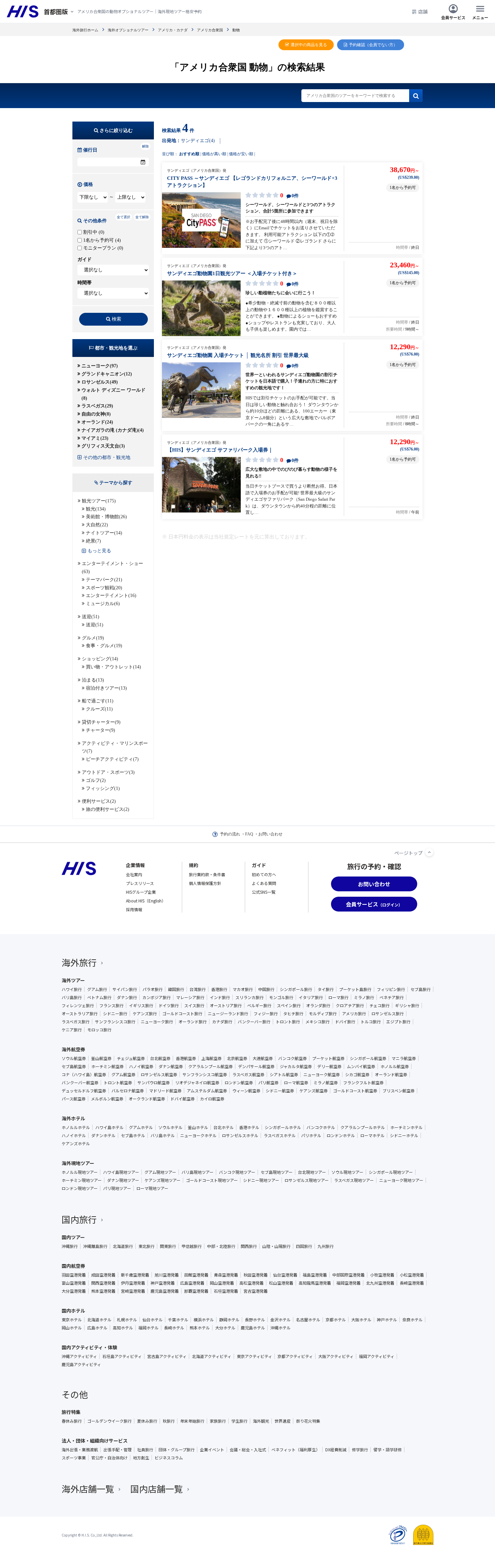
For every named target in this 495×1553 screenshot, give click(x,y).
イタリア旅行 (311, 997)
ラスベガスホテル (280, 1135)
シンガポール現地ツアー (391, 1172)
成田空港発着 (103, 1275)
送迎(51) (90, 616)
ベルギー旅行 (259, 1005)
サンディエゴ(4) (198, 140)
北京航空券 (237, 1058)
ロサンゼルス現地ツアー (307, 1180)
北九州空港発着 (380, 1283)
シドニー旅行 (115, 1013)
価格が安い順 (241, 154)
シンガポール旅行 (296, 989)
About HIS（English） (146, 900)
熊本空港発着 (103, 1291)
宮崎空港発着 (133, 1291)
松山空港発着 (281, 1283)
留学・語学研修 (387, 1449)
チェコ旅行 (379, 1005)
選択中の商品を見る (309, 44)
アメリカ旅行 (354, 1013)
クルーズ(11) (99, 709)
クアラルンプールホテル (362, 1127)
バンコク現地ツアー (237, 1172)
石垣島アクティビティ (122, 1356)
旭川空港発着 (167, 1275)
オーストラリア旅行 (80, 1013)
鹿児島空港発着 (165, 1291)
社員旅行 (145, 1449)
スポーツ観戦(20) (104, 587)
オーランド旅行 (192, 1021)
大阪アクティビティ (336, 1356)
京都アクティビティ (295, 1356)
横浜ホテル (204, 1319)
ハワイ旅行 (72, 989)
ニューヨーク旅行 (157, 1021)
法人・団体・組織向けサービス (95, 1440)
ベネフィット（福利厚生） (295, 1449)
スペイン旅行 (289, 1005)
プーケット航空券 (328, 1058)
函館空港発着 (196, 1275)
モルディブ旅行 (323, 1013)
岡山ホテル (72, 1327)
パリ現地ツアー (117, 1188)
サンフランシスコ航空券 (205, 1074)
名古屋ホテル (308, 1319)
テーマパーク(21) (104, 579)
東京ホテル (72, 1319)
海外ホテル (73, 1118)
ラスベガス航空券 (248, 1074)
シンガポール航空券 (368, 1058)
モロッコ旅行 (99, 1029)
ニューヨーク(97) (99, 365)
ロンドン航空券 (239, 1082)
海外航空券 (73, 1049)
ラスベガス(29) (97, 405)
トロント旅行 (288, 1021)
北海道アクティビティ (211, 1356)
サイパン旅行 (124, 989)
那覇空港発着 (196, 1291)
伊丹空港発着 (133, 1283)
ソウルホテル (170, 1127)
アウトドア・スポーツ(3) (108, 772)
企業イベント (212, 1449)
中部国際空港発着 (348, 1275)
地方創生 (141, 1457)
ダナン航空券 (171, 1066)
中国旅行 (266, 989)
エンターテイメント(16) (111, 595)
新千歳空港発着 (135, 1275)
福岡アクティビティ (376, 1356)
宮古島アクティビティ (167, 1356)
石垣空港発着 (226, 1291)
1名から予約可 (101, 240)
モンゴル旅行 (281, 997)
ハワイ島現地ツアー (121, 1172)
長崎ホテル (174, 1327)
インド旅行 (220, 997)
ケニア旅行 (72, 1029)
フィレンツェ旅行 (78, 1005)
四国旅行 (304, 1246)
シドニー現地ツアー (261, 1180)
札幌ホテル (127, 1319)
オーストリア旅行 (226, 1005)
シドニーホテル (404, 1135)
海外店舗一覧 (88, 1488)
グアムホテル (141, 1127)
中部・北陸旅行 (221, 1246)
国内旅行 (79, 1219)
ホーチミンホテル (406, 1127)
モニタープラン (102, 248)
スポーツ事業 (74, 1457)
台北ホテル (223, 1127)
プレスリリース (140, 883)
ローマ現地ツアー (152, 1188)
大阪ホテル (361, 1319)
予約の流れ (230, 834)
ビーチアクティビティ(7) (112, 759)
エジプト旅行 (398, 1021)
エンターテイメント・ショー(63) (112, 567)
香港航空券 (186, 1058)
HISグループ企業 (141, 892)
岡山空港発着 (222, 1283)
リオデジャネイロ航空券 (197, 1082)
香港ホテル (249, 1127)
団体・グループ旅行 (177, 1449)
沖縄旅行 (70, 1246)
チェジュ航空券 (131, 1058)
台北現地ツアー (312, 1172)
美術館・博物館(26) (106, 516)
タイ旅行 (326, 989)
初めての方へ (264, 874)
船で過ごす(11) (97, 700)
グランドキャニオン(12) (106, 373)
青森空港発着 (226, 1275)
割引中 (93, 232)
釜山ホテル (198, 1127)
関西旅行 (249, 1246)
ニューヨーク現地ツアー (401, 1180)
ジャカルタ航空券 (296, 1066)
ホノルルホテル (76, 1127)
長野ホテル (255, 1319)
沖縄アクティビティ (79, 1356)
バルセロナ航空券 (127, 1090)
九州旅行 (326, 1246)
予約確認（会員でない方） (373, 44)
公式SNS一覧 (263, 892)
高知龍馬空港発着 (315, 1283)
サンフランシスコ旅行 (115, 1021)
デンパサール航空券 (256, 1066)
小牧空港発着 (382, 1275)
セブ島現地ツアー (277, 1172)
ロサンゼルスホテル (240, 1135)
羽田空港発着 (74, 1275)
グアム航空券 (123, 1074)
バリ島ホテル (163, 1135)
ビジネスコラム (169, 1457)
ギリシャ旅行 (407, 1005)
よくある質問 (264, 883)
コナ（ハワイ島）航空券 (84, 1074)
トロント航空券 (118, 1082)
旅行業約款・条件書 (207, 874)
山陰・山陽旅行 (276, 1246)
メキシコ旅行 (317, 1021)
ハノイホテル (74, 1135)
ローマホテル (372, 1135)
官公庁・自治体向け (109, 1457)
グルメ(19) (93, 637)
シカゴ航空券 (357, 1074)
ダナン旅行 (127, 997)
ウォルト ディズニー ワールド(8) (113, 394)
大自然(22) (97, 524)
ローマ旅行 (338, 997)
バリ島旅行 (72, 997)
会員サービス (453, 17)
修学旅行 (360, 1449)
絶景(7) (93, 540)
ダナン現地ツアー (123, 1180)
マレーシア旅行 (190, 997)
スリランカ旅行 (249, 997)
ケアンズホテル (76, 1143)
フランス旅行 (111, 1005)
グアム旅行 (97, 989)
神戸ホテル (387, 1319)
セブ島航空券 (74, 1066)
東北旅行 (146, 1246)
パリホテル (311, 1135)
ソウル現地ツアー (347, 1172)
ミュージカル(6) (103, 603)
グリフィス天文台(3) (103, 446)
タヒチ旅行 (293, 1013)
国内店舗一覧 (156, 1488)
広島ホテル (97, 1327)
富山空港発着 (74, 1283)
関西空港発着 (103, 1283)
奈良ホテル (412, 1319)
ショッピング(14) (100, 658)
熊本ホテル (200, 1327)
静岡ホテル (229, 1319)
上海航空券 (211, 1058)
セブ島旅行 (420, 989)
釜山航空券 (101, 1058)
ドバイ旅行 (345, 1021)
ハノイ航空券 (141, 1066)
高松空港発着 (251, 1283)
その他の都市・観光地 (106, 457)
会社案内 (134, 874)
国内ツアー (73, 1237)
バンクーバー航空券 (80, 1082)
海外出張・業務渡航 (80, 1449)
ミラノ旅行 (364, 997)
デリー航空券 (329, 1066)
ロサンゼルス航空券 (159, 1074)
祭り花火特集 (308, 1421)
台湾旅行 (198, 989)
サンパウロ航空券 (153, 1082)
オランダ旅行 (318, 1005)
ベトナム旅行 (99, 997)
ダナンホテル (103, 1135)
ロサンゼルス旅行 (387, 1013)
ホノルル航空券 (395, 1066)
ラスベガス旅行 (76, 1021)
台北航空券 (160, 1058)
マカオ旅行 (243, 989)
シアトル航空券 (284, 1074)
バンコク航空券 (292, 1058)
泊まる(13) (93, 680)
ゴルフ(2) (96, 780)
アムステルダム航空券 (207, 1090)
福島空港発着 (315, 1275)
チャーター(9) (100, 730)
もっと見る (99, 550)
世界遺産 (282, 1421)
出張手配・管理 (117, 1449)
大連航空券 (263, 1058)
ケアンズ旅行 (145, 1013)
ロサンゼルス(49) (99, 382)
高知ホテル (123, 1327)
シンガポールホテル (283, 1127)
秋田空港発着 (255, 1275)
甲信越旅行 (192, 1246)
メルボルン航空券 (107, 1098)
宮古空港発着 (255, 1291)
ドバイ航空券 (182, 1098)
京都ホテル (336, 1319)
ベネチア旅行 (392, 997)
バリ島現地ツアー (197, 1172)
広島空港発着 (192, 1283)
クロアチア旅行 (350, 1005)
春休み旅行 (72, 1421)
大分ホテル (225, 1327)
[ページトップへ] (429, 852)
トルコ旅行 (371, 1021)
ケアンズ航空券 (313, 1090)
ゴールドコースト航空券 (355, 1090)
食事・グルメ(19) (104, 645)
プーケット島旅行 (355, 989)
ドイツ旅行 (169, 1005)
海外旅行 (79, 962)
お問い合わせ (270, 834)
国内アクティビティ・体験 (89, 1347)
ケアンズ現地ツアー (162, 1180)
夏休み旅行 (147, 1421)
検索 (116, 319)
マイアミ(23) (94, 438)
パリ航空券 (268, 1082)
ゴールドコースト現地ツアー (212, 1180)
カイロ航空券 (212, 1098)
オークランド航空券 (147, 1098)
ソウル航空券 (74, 1058)
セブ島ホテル (133, 1135)
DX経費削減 (335, 1449)
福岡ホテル (148, 1327)
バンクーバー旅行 (254, 1021)
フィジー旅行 (266, 1013)
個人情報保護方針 (205, 883)
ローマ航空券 (296, 1082)
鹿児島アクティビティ (81, 1364)
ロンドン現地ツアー (80, 1188)
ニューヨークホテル (198, 1135)
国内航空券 (73, 1265)
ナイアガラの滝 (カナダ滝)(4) (112, 430)
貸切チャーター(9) (101, 722)
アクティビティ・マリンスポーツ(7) (115, 747)
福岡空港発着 (348, 1283)
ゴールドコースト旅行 (182, 1013)
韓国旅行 (176, 989)
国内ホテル (73, 1310)
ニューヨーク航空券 (321, 1074)
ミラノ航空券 (326, 1082)
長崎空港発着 (412, 1283)
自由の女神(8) (96, 414)
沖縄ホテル (280, 1327)
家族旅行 (218, 1421)
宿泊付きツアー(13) (106, 688)
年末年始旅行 (192, 1421)
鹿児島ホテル (253, 1327)
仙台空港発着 (285, 1275)
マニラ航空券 (404, 1058)
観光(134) (96, 508)
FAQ (249, 834)
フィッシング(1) (103, 788)
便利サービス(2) (99, 801)
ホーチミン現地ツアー (82, 1180)
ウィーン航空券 (246, 1090)
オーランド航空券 (391, 1074)
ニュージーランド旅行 (228, 1013)
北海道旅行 (123, 1246)
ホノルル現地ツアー (80, 1172)
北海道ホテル (99, 1319)
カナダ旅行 (222, 1021)
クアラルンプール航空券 (210, 1066)
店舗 (423, 11)
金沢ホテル (280, 1319)
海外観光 (261, 1421)
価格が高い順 (214, 154)
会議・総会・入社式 (248, 1449)
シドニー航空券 (280, 1090)
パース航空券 (74, 1098)
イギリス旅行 (141, 1005)
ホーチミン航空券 (107, 1066)
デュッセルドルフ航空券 (84, 1090)
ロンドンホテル (341, 1135)
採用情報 (134, 909)
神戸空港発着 (163, 1283)
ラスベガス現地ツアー (354, 1180)
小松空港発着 (412, 1275)
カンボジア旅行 (156, 997)
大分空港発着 (74, 1291)
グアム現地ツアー (160, 1172)
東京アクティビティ (254, 1356)
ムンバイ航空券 (361, 1066)
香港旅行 (219, 989)
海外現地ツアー (78, 1163)
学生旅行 (239, 1421)
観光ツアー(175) (99, 500)
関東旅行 (168, 1246)
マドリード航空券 (165, 1090)
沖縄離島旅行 (95, 1246)
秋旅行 (169, 1421)
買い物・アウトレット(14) (113, 666)
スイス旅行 (194, 1005)
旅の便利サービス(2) (107, 809)
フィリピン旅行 (391, 989)
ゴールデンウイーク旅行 (109, 1421)
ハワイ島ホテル (109, 1127)
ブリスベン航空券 (399, 1090)
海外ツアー (73, 980)
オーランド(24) (97, 422)
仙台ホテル (152, 1319)
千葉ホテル (178, 1319)
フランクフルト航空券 (363, 1082)
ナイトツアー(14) (104, 532)
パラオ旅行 (152, 989)
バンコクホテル (320, 1127)
